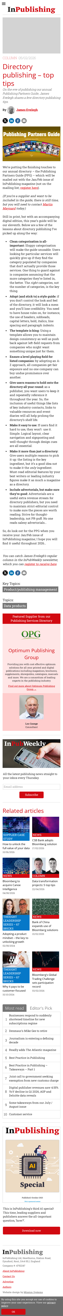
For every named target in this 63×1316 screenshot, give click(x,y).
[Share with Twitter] (5, 120)
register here (29, 188)
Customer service (20, 1114)
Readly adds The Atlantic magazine (32, 1050)
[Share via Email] (24, 120)
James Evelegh (27, 110)
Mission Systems (33, 1292)
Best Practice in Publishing (27, 1058)
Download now (31, 1230)
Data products (15, 606)
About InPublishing (13, 1270)
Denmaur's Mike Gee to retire (28, 1031)
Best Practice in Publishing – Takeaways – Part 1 (28, 1067)
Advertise (8, 1281)
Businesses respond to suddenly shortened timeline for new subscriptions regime (30, 1019)
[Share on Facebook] (17, 120)
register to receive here (40, 564)
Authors (7, 1286)
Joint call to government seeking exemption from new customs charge (34, 1078)
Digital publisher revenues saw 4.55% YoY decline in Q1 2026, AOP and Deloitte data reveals (33, 1091)
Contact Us (9, 1276)
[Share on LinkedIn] (11, 120)
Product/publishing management (30, 589)
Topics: (8, 600)
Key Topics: (11, 583)
